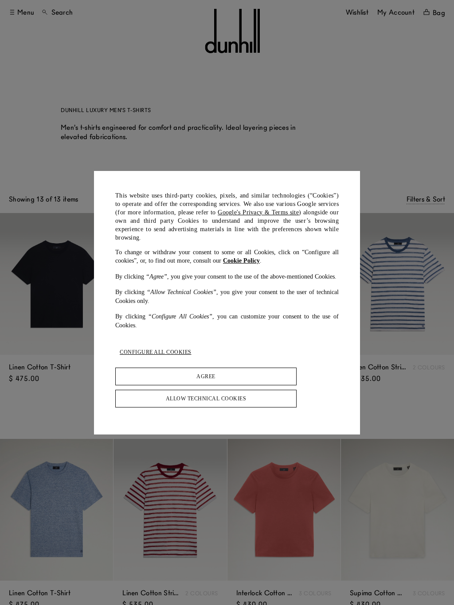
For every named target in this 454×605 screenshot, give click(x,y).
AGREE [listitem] (205, 376)
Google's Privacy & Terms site (258, 212)
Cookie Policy (241, 260)
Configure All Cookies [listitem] (156, 352)
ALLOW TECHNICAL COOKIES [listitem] (206, 399)
